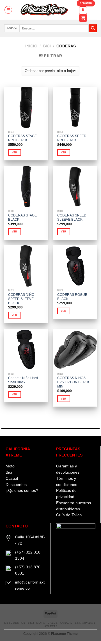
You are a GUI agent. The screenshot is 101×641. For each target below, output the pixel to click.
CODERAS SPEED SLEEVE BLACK (71, 217)
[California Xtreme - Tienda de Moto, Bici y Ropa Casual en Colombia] (45, 9)
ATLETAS (51, 626)
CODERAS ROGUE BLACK (72, 297)
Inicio (31, 46)
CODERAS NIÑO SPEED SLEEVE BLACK (21, 299)
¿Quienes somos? (22, 490)
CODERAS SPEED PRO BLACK (71, 138)
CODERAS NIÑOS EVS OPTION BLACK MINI (73, 382)
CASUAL (66, 622)
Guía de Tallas (69, 515)
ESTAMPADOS (85, 622)
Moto (10, 466)
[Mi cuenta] (83, 10)
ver (14, 152)
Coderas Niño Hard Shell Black (23, 380)
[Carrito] (83, 18)
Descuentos (16, 485)
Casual (12, 478)
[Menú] (8, 9)
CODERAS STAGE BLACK (22, 217)
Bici (9, 472)
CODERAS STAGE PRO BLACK (22, 138)
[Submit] (93, 28)
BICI (47, 46)
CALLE (53, 622)
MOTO (40, 622)
